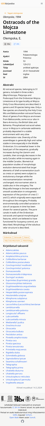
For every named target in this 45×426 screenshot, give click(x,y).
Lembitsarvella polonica (17, 310)
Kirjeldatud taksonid (15, 246)
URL (17, 44)
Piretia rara (11, 340)
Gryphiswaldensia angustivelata (21, 286)
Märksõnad (10, 233)
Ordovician (8, 237)
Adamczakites (12, 250)
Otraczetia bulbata (15, 331)
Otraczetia (11, 328)
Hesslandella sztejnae (16, 295)
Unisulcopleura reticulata (18, 376)
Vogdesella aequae (15, 382)
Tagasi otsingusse (15, 13)
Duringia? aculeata (15, 277)
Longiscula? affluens (15, 313)
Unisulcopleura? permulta (18, 379)
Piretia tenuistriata (15, 346)
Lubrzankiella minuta (16, 319)
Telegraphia (11, 364)
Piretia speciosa (13, 343)
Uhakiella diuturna (14, 370)
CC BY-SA (16, 407)
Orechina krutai (13, 325)
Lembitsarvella (13, 307)
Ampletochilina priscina (17, 256)
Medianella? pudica (15, 322)
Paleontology (27, 241)
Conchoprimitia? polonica (18, 268)
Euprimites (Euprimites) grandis (21, 280)
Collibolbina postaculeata (18, 262)
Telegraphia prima (14, 367)
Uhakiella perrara (14, 373)
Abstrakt (8, 85)
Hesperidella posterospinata (19, 292)
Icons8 (32, 417)
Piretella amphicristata (16, 337)
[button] (7, 44)
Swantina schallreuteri (16, 361)
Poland (26, 237)
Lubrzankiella (12, 316)
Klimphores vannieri (15, 301)
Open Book (14, 417)
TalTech (29, 415)
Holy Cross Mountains (12, 241)
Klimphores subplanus (16, 298)
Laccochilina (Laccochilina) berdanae (23, 304)
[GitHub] (22, 421)
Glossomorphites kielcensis (19, 283)
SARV (15, 415)
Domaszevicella (13, 271)
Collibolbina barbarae (16, 259)
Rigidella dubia (13, 352)
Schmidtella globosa (15, 355)
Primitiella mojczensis (16, 349)
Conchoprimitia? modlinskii (19, 265)
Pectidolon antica (14, 334)
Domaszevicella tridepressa (19, 274)
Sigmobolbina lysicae (16, 358)
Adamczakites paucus (16, 253)
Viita (8, 44)
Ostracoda (18, 237)
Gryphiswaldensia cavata (17, 289)
